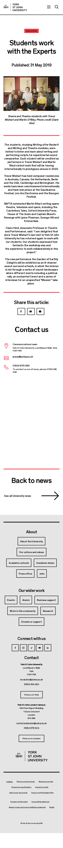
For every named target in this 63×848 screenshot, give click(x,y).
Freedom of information (19, 802)
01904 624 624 (31, 684)
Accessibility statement (40, 802)
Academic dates (45, 562)
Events (11, 600)
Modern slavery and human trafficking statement (27, 807)
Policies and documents (26, 782)
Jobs (41, 573)
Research (48, 611)
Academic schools (19, 562)
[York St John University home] (15, 7)
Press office (25, 573)
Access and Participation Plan (42, 793)
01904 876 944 (31, 727)
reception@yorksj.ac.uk (31, 679)
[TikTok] (31, 647)
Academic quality (41, 787)
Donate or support (31, 621)
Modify (51, 807)
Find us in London (31, 738)
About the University (31, 541)
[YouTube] (39, 647)
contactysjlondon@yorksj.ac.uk (31, 723)
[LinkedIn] (47, 647)
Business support (46, 600)
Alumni (26, 600)
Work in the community (23, 611)
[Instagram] (23, 647)
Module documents (46, 782)
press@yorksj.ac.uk (23, 356)
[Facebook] (15, 647)
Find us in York (31, 694)
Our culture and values (31, 552)
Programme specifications (21, 787)
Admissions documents (18, 793)
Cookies (9, 782)
